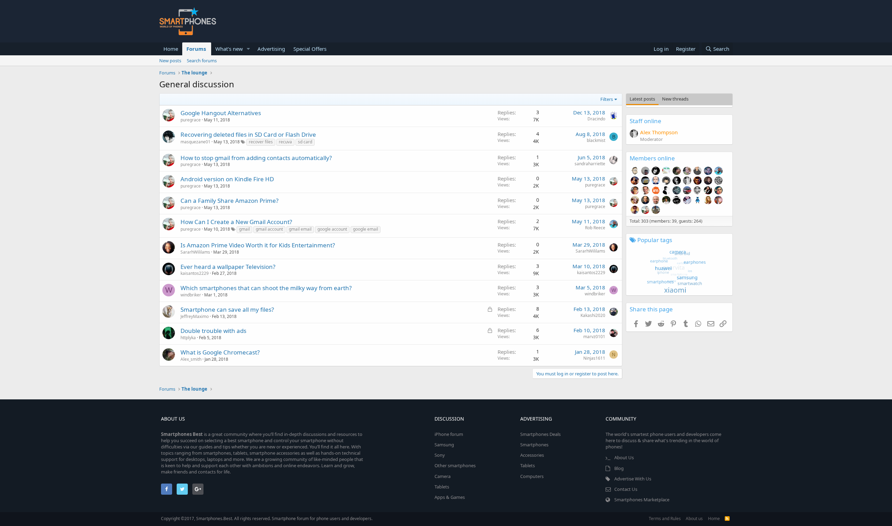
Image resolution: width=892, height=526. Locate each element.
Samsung (444, 444)
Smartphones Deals (540, 434)
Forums (196, 48)
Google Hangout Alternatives (220, 113)
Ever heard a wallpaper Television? (227, 267)
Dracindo (596, 119)
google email (365, 229)
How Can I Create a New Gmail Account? (236, 222)
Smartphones (534, 444)
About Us (624, 457)
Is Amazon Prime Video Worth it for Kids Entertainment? (257, 245)
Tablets (442, 487)
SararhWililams (195, 252)
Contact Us (625, 489)
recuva (285, 142)
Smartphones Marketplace (641, 499)
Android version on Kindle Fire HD (227, 179)
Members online (652, 158)
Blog (619, 468)
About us (694, 518)
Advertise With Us (632, 479)
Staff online (645, 121)
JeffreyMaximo (194, 316)
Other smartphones (455, 465)
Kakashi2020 (592, 315)
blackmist (596, 140)
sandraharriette (590, 164)
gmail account (269, 229)
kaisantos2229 (194, 273)
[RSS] (727, 518)
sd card (305, 142)
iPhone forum (449, 434)
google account (332, 229)
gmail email (300, 229)
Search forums (202, 60)
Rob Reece (595, 228)
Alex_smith (190, 359)
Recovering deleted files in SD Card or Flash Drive (248, 134)
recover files (261, 142)
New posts (170, 60)
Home (170, 48)
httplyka (188, 338)
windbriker (190, 295)
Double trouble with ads (213, 331)
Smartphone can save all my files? (227, 309)
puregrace (190, 120)
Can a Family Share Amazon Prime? (229, 201)
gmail (244, 229)
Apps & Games (450, 497)
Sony (440, 455)
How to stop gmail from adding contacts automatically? (256, 158)
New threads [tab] (675, 99)
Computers (532, 476)
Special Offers (309, 48)
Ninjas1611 (594, 358)
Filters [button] (606, 99)
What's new (229, 48)
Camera (443, 476)
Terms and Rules (665, 518)
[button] (248, 48)
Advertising (271, 48)
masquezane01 (195, 142)
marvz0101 (594, 337)
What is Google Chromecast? (220, 352)
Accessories (532, 455)
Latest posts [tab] (642, 99)
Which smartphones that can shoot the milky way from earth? (266, 288)
